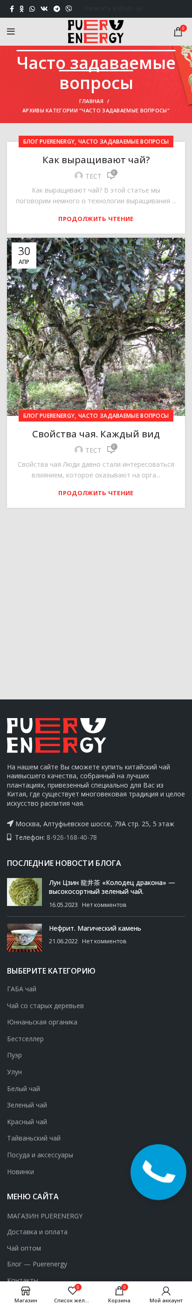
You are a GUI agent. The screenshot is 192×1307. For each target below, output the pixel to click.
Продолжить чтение (95, 219)
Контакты (22, 1280)
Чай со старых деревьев (45, 1005)
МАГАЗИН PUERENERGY (44, 1215)
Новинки (20, 1171)
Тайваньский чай (34, 1138)
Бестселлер (25, 1038)
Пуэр (14, 1055)
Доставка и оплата (37, 1231)
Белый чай (23, 1088)
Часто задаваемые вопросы (123, 141)
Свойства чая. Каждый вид (96, 434)
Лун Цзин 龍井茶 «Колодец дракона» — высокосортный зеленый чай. (112, 887)
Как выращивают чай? (96, 159)
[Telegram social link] (57, 9)
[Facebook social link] (12, 9)
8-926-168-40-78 (72, 837)
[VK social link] (44, 9)
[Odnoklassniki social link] (22, 9)
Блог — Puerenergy (37, 1263)
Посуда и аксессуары (40, 1154)
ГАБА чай (21, 988)
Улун (14, 1071)
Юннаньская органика (42, 1021)
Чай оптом (24, 1248)
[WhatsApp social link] (32, 9)
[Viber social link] (69, 9)
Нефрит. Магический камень (95, 928)
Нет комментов (104, 905)
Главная (91, 100)
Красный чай (27, 1121)
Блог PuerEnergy (49, 141)
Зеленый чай (27, 1104)
